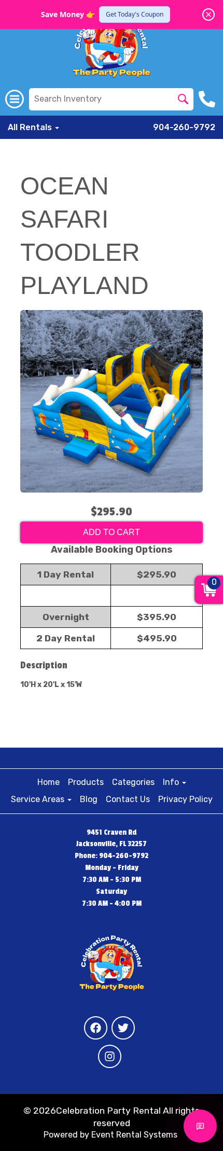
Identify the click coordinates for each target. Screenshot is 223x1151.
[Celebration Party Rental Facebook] (95, 1028)
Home (48, 782)
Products (86, 782)
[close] (208, 14)
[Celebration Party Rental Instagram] (109, 1056)
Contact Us (128, 799)
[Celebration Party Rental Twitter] (123, 1028)
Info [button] (172, 782)
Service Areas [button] (38, 799)
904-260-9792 (184, 127)
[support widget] (200, 1126)
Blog (88, 799)
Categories (133, 782)
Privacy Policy (185, 799)
